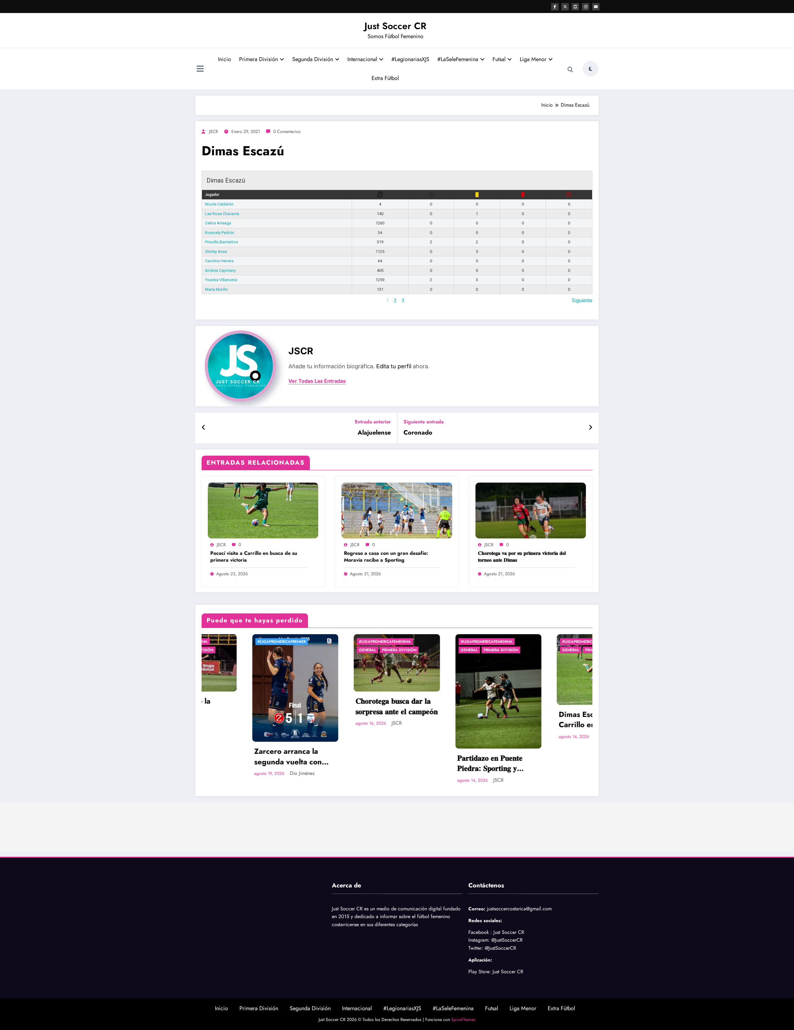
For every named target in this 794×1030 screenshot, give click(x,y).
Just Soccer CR (395, 26)
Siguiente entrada (424, 422)
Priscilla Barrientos (221, 242)
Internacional (362, 59)
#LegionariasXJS (410, 59)
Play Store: (479, 971)
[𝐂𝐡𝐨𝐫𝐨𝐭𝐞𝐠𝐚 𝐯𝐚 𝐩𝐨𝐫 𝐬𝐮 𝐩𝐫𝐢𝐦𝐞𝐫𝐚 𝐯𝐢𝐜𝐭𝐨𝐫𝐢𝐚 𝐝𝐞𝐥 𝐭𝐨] (530, 510)
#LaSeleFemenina (457, 59)
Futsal (499, 59)
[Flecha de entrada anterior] (204, 428)
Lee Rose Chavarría (222, 213)
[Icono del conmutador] (200, 69)
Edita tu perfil (393, 366)
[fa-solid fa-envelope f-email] (596, 7)
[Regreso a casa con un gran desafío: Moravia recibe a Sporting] (396, 510)
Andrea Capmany (220, 270)
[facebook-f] (555, 7)
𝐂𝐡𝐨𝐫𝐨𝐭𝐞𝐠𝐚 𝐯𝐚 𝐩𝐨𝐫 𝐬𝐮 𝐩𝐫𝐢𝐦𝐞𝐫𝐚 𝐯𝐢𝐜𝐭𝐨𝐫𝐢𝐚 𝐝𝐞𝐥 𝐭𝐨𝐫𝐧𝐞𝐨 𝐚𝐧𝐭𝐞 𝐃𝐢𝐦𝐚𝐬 (522, 557)
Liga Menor (533, 59)
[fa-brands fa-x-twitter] (565, 7)
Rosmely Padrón (219, 232)
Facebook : (480, 932)
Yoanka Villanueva (221, 279)
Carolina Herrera (219, 261)
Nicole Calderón (219, 204)
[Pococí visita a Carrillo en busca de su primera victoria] (263, 510)
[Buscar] (570, 69)
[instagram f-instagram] (585, 7)
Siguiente (582, 300)
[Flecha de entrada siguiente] (590, 428)
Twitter (475, 948)
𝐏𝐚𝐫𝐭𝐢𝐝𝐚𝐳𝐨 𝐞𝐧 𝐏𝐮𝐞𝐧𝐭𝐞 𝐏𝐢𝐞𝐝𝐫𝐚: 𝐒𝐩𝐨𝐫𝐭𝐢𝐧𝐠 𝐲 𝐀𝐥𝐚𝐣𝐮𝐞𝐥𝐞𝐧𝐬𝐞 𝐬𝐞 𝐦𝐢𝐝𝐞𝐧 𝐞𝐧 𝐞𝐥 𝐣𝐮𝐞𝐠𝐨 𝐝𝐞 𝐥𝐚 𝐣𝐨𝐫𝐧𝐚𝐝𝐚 (354, 763)
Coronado (418, 432)
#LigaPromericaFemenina (243, 641)
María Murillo (216, 289)
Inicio (224, 59)
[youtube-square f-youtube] (575, 7)
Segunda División (312, 59)
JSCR (213, 131)
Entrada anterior (373, 422)
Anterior (210, 300)
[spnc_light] (590, 69)
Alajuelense (374, 432)
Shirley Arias (216, 251)
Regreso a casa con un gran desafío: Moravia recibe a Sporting (386, 557)
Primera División (258, 59)
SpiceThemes (463, 1019)
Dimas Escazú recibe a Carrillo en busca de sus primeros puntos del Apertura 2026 (456, 719)
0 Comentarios (287, 131)
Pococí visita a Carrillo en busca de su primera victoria (253, 557)
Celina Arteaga (218, 223)
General (225, 650)
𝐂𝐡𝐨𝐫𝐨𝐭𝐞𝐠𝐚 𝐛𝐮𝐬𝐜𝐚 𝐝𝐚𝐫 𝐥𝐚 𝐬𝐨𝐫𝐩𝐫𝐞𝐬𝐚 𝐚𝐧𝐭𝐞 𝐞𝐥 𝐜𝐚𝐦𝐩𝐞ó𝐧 (255, 706)
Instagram (478, 940)
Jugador (212, 194)
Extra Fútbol (385, 78)
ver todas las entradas (317, 381)
